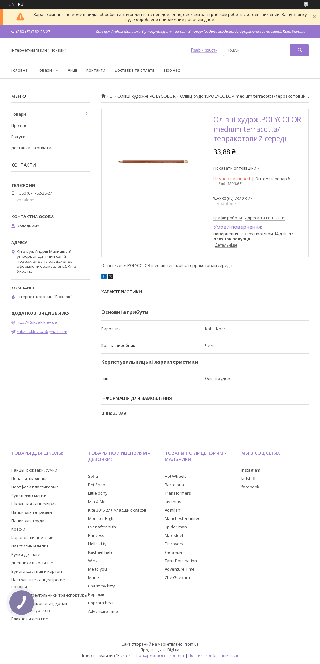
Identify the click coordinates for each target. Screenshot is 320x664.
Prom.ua (191, 644)
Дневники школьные (32, 563)
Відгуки (18, 136)
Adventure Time (103, 611)
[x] (110, 277)
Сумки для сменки (29, 495)
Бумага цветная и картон (36, 571)
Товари (44, 70)
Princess (96, 535)
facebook (250, 487)
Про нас (172, 70)
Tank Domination (181, 560)
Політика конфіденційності (213, 655)
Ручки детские (25, 554)
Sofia (93, 476)
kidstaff (248, 478)
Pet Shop (96, 484)
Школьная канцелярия (34, 504)
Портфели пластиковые (35, 487)
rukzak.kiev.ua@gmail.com (42, 331)
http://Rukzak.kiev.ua (37, 322)
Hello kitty (97, 544)
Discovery (174, 544)
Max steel (174, 535)
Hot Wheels (176, 476)
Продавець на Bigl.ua (160, 649)
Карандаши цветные (32, 537)
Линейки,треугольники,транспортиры (49, 595)
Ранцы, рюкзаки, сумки (34, 470)
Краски (18, 529)
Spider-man (176, 527)
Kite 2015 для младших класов (117, 510)
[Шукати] (299, 50)
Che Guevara (177, 577)
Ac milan (172, 510)
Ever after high (102, 527)
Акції (72, 70)
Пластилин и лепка (30, 546)
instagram (250, 470)
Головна (19, 70)
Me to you (97, 569)
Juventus (173, 501)
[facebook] (104, 277)
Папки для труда (27, 520)
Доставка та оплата (135, 70)
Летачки (173, 552)
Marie (93, 577)
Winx (93, 560)
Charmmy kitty (101, 586)
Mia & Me (97, 501)
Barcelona (174, 484)
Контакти (95, 70)
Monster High (100, 518)
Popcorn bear (101, 603)
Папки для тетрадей (31, 512)
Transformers (178, 493)
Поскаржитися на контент (160, 655)
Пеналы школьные (30, 478)
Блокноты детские (29, 619)
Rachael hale (100, 552)
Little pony (98, 493)
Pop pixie (97, 594)
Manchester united (183, 518)
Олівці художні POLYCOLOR (147, 96)
